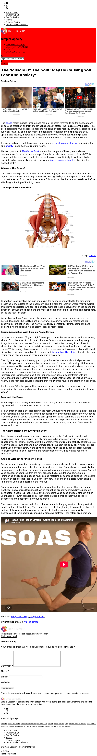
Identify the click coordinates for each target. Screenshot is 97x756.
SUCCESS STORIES (15, 52)
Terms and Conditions (17, 24)
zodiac (23, 726)
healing (56, 726)
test (6, 726)
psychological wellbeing (64, 143)
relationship (72, 723)
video (62, 723)
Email (4, 676)
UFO (64, 726)
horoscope (11, 726)
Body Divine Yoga (20, 616)
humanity (28, 726)
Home (9, 20)
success (68, 726)
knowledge (41, 726)
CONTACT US (13, 15)
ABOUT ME (12, 12)
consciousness (25, 723)
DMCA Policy (12, 17)
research (50, 723)
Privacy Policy (13, 22)
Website (5, 682)
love (59, 723)
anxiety (9, 145)
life (13, 723)
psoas (9, 122)
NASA (94, 723)
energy (51, 726)
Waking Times (30, 621)
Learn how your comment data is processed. (67, 693)
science (56, 723)
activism (89, 723)
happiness (18, 726)
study (66, 723)
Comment (7, 665)
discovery (34, 726)
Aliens (61, 726)
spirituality (33, 723)
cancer (3, 726)
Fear (23, 634)
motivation (17, 723)
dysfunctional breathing (64, 352)
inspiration (4, 723)
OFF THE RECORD (15, 44)
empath (47, 726)
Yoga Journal (37, 616)
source (92, 255)
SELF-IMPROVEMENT (17, 47)
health (10, 723)
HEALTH (10, 49)
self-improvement (40, 634)
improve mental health (61, 160)
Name (5, 671)
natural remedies (81, 723)
